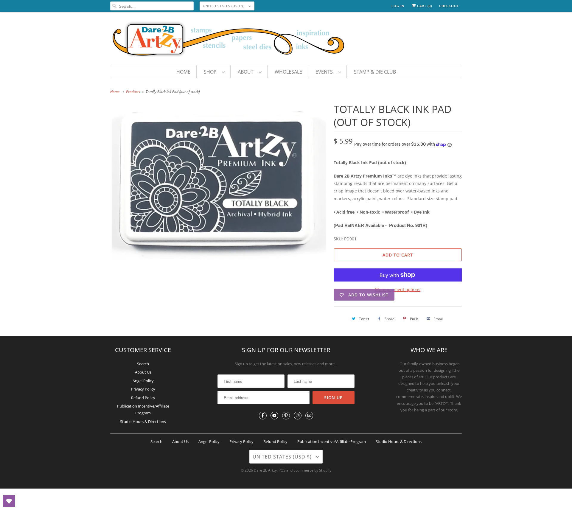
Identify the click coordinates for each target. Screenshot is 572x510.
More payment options (397, 289)
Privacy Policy (143, 389)
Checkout (449, 6)
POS (282, 470)
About (247, 72)
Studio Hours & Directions (143, 421)
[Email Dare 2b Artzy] (309, 415)
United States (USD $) (224, 6)
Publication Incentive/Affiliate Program (331, 441)
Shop (211, 72)
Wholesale (288, 72)
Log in (398, 6)
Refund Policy (143, 397)
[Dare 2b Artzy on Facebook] (263, 415)
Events (325, 72)
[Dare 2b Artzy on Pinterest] (286, 415)
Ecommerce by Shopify (312, 470)
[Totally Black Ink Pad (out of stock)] (219, 180)
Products (133, 91)
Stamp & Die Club (375, 72)
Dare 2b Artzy (265, 470)
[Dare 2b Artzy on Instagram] (297, 415)
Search (143, 363)
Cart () (424, 6)
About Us (143, 372)
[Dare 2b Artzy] (286, 40)
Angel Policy (143, 380)
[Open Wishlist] (9, 501)
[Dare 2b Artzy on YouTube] (274, 415)
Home (183, 72)
